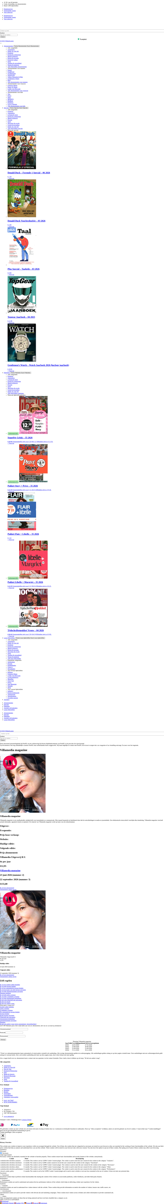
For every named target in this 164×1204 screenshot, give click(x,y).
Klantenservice (8, 9)
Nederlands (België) (8, 1203)
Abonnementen (8, 703)
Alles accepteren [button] (17, 1132)
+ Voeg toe (11, 178)
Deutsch (28, 1203)
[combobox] (9, 35)
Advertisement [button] (4, 1189)
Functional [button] (3, 1173)
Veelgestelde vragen (10, 10)
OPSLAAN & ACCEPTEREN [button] (9, 1199)
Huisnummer (4, 1036)
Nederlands (5, 1201)
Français (36, 1203)
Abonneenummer (5, 1029)
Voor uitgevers (8, 12)
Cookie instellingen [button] (6, 1132)
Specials (6, 704)
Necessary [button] (3, 1151)
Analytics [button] (3, 1184)
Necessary (5, 1153)
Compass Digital (26, 1120)
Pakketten (7, 706)
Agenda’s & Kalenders (10, 708)
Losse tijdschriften (9, 709)
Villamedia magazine (10, 870)
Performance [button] (4, 1178)
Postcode (2, 1032)
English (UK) (20, 1203)
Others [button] (2, 1194)
